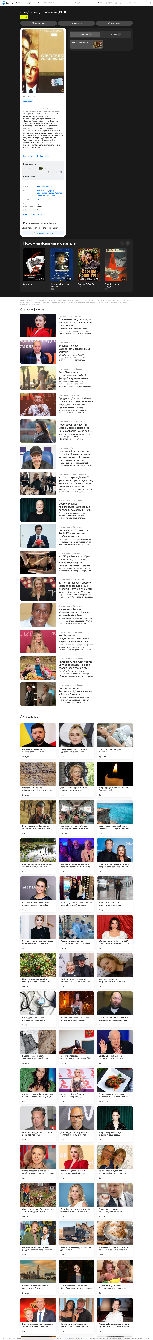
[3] (33, 172)
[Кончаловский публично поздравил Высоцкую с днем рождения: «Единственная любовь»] (115, 1163)
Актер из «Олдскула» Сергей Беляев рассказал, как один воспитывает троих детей (76, 664)
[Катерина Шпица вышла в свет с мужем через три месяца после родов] (115, 1316)
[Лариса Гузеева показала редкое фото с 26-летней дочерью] (76, 894)
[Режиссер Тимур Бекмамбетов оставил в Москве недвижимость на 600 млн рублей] (115, 1009)
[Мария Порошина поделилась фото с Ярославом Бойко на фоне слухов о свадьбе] (76, 856)
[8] (53, 172)
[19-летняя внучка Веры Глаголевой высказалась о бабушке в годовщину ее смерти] (115, 1277)
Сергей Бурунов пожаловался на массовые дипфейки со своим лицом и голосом (75, 507)
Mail (3, 1338)
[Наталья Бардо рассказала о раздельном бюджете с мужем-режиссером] (38, 1239)
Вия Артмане (42, 190)
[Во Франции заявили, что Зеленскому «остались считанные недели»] (38, 741)
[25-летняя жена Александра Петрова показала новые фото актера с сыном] (76, 1316)
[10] (61, 172)
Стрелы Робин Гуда (87, 284)
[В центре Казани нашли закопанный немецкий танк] (38, 1048)
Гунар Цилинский (45, 191)
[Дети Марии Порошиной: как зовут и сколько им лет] (76, 779)
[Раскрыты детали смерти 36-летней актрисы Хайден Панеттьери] (76, 1163)
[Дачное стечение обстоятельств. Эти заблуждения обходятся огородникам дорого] (38, 1201)
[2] (29, 172)
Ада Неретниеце (44, 186)
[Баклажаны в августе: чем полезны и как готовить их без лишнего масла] (115, 1086)
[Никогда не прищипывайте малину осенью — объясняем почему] (38, 971)
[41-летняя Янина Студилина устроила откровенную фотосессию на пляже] (76, 1086)
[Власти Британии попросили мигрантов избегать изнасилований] (38, 1277)
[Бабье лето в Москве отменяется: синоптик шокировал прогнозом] (115, 894)
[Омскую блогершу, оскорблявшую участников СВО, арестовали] (76, 1048)
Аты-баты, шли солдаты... (112, 285)
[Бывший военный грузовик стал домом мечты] (76, 1239)
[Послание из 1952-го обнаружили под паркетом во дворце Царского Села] (38, 779)
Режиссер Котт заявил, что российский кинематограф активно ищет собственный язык (75, 454)
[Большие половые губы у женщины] (115, 741)
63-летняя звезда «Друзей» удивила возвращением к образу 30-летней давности (75, 585)
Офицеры (27, 284)
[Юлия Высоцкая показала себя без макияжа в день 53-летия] (76, 1201)
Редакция (58, 1338)
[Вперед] (128, 243)
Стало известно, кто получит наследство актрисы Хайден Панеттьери (76, 322)
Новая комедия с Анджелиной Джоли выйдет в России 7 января (75, 691)
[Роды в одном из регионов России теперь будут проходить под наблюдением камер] (76, 933)
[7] (49, 172)
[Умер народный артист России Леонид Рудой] (115, 779)
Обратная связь (143, 1338)
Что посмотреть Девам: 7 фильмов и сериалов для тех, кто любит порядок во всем (76, 480)
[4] (37, 172)
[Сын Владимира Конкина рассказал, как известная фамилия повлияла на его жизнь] (115, 1048)
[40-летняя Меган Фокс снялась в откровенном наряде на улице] (38, 1086)
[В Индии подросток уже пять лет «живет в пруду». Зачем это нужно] (38, 856)
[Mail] (3, 3)
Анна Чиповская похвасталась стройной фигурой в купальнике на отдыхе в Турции (73, 375)
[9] (57, 172)
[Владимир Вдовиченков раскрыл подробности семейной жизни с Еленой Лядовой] (115, 856)
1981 (24, 96)
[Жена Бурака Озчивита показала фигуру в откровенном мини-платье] (76, 1009)
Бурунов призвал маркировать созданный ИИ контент (75, 348)
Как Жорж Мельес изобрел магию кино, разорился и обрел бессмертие (75, 559)
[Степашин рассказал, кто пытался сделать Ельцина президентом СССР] (115, 1201)
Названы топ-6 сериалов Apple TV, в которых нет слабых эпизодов (73, 533)
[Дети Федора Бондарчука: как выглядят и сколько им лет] (76, 1124)
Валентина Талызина (46, 195)
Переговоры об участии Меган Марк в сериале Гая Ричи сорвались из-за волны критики (75, 428)
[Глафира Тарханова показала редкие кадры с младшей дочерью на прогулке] (38, 894)
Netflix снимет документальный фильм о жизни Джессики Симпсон (74, 638)
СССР (39, 199)
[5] (41, 172)
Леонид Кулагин (55, 193)
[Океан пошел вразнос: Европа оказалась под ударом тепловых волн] (115, 818)
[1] (25, 172)
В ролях (26, 190)
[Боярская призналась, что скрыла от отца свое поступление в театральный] (115, 1124)
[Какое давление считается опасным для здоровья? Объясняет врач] (38, 1009)
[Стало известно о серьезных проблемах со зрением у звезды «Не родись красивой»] (38, 1163)
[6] (45, 172)
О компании (11, 1338)
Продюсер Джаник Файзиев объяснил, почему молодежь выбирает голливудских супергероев (76, 401)
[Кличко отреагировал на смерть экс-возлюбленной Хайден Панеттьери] (38, 1316)
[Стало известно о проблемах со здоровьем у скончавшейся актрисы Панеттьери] (76, 741)
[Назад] (122, 243)
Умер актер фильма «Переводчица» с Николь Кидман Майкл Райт (74, 612)
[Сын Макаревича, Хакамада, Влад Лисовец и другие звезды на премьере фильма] (76, 1277)
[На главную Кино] (9, 3)
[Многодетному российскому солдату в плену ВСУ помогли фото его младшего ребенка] (76, 818)
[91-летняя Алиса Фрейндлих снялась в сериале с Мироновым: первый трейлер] (38, 818)
